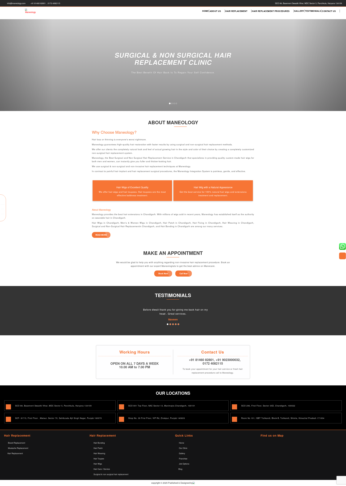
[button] (26, 65)
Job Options (183, 463)
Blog (180, 468)
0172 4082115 (54, 3)
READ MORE (101, 234)
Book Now (163, 273)
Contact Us (329, 11)
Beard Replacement (16, 442)
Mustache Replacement (17, 448)
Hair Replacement (236, 11)
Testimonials (313, 11)
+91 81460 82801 (38, 3)
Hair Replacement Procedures (271, 11)
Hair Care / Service (101, 468)
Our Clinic (182, 448)
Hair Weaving (99, 453)
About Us (215, 11)
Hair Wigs (97, 463)
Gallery (299, 11)
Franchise (182, 458)
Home (205, 11)
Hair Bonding (99, 442)
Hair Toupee (98, 458)
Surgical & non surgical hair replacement (110, 474)
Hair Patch (98, 448)
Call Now (183, 273)
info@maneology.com (16, 3)
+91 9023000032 (228, 359)
